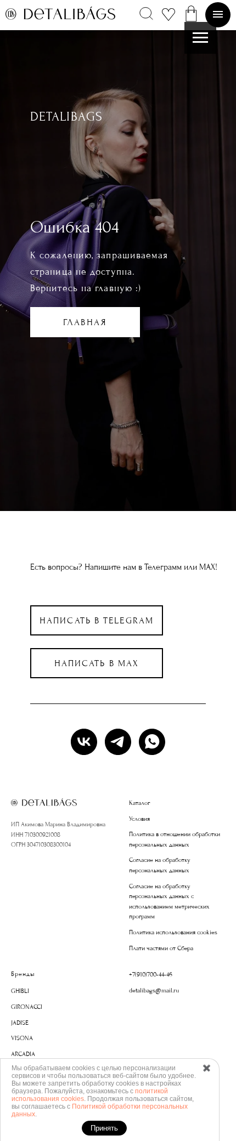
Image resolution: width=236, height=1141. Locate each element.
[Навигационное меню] (200, 37)
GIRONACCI (26, 1007)
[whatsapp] (152, 742)
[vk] (84, 742)
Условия (139, 818)
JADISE (20, 1022)
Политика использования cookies (173, 932)
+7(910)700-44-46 (150, 974)
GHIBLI (20, 991)
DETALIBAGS (66, 116)
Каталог (139, 803)
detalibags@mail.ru (154, 990)
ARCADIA (23, 1054)
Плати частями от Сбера (161, 948)
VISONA (22, 1038)
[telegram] (118, 742)
